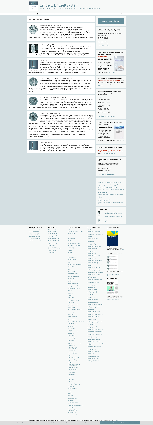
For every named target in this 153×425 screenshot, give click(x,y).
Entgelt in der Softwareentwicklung (95, 329)
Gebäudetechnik (71, 248)
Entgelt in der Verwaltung (93, 351)
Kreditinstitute (71, 302)
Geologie (70, 252)
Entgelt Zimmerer (91, 361)
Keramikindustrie (71, 297)
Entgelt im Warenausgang (93, 355)
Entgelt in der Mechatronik (93, 296)
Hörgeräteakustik (72, 280)
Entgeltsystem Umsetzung (35, 240)
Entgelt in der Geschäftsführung (94, 263)
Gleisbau (70, 262)
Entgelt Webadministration (93, 358)
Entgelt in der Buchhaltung (93, 250)
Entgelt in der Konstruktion (93, 281)
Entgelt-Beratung (52, 231)
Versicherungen (71, 407)
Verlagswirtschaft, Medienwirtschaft (76, 405)
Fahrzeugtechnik (71, 233)
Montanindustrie (71, 337)
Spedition (70, 377)
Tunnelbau (70, 397)
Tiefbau (69, 391)
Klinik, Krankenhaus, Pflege (74, 300)
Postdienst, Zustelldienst (73, 357)
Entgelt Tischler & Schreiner (93, 339)
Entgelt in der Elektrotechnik (93, 255)
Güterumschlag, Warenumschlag (75, 264)
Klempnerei (70, 298)
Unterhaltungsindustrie (73, 402)
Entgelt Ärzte (90, 236)
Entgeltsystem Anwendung (35, 238)
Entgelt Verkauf (90, 348)
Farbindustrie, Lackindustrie (74, 235)
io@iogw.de (117, 420)
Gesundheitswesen (72, 257)
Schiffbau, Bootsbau (72, 369)
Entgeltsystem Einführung (34, 234)
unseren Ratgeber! (111, 72)
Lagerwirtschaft (71, 307)
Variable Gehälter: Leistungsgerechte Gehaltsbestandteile (56, 78)
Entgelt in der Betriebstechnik (94, 246)
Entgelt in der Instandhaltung (94, 267)
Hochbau (70, 274)
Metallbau (70, 330)
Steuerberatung (71, 383)
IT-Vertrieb (70, 293)
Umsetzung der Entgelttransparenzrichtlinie (107, 187)
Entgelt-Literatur (52, 250)
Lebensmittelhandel (72, 311)
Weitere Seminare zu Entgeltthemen (107, 47)
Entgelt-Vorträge (52, 242)
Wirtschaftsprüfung (72, 414)
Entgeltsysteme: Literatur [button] (97, 13)
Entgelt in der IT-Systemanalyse (94, 279)
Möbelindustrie (71, 335)
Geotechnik (70, 254)
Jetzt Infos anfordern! (109, 153)
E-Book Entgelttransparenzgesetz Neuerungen (108, 184)
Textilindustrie (71, 390)
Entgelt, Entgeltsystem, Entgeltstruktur (113, 216)
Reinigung (70, 362)
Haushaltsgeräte (71, 271)
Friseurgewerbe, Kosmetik (74, 243)
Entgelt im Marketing (92, 291)
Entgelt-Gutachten (52, 233)
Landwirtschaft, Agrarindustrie (75, 309)
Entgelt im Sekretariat (92, 327)
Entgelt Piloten (90, 309)
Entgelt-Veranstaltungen (53, 240)
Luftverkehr (70, 318)
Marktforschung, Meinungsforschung (76, 321)
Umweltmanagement (72, 398)
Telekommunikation (72, 388)
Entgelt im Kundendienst (92, 285)
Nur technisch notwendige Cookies (119, 422)
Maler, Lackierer (71, 319)
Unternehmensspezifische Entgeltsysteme (55, 13)
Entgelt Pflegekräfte (92, 307)
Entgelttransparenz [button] (70, 13)
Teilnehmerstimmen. (102, 166)
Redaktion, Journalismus (73, 360)
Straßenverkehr (71, 386)
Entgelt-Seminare (52, 245)
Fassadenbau (71, 236)
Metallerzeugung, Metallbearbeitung (76, 331)
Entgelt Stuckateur (91, 333)
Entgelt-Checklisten (52, 236)
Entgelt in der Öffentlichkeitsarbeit (95, 304)
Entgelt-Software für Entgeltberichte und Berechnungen (110, 194)
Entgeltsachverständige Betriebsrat (56, 248)
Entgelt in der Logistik (92, 289)
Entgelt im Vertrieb (91, 349)
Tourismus (70, 393)
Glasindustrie (71, 261)
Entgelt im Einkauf (91, 253)
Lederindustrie (71, 314)
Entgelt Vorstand (91, 353)
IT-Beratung (70, 292)
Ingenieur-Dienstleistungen (74, 288)
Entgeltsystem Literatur (46, 142)
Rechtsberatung (71, 359)
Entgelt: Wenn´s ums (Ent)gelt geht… (50, 113)
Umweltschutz (71, 400)
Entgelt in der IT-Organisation (94, 274)
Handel (69, 268)
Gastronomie (71, 247)
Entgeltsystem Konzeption (35, 233)
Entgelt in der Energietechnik (94, 257)
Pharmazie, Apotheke (73, 353)
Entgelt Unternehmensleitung (94, 346)
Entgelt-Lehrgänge (52, 243)
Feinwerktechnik (71, 238)
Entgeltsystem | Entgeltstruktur (37, 13)
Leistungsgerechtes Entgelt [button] (83, 13)
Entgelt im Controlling (92, 251)
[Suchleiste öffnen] (121, 14)
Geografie (70, 250)
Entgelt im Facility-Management (94, 260)
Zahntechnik (70, 415)
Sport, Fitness (71, 379)
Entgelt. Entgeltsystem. (60, 5)
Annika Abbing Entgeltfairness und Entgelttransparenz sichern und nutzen (61, 45)
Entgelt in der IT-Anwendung (93, 269)
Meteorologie (71, 333)
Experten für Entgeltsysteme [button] (111, 13)
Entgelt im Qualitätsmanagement (94, 321)
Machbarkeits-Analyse (34, 231)
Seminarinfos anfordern (104, 45)
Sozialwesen (71, 376)
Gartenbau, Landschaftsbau (74, 245)
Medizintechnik (71, 328)
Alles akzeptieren (104, 422)
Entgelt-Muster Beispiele (53, 238)
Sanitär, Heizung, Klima (73, 367)
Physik (69, 355)
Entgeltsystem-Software (34, 236)
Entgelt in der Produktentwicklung (95, 314)
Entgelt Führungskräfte (92, 262)
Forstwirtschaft (71, 242)
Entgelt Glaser (90, 265)
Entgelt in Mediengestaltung (93, 297)
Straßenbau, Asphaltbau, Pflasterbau (76, 384)
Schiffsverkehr (71, 370)
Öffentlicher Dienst (72, 342)
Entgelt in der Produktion (93, 316)
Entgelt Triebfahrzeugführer (93, 341)
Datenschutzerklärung (134, 422)
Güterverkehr (71, 266)
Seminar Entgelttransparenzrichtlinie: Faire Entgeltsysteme (111, 189)
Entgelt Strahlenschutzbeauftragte (95, 331)
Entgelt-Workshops (52, 247)
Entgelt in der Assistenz (92, 238)
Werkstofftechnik (72, 412)
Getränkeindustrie (72, 259)
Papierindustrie (71, 345)
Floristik (69, 240)
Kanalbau (70, 295)
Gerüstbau (70, 255)
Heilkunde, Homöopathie (73, 273)
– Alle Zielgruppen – (91, 229)
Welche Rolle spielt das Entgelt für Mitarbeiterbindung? (110, 182)
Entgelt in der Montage (92, 302)
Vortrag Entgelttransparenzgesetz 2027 (51, 25)
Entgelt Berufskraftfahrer (93, 244)
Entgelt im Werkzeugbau (93, 360)
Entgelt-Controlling (52, 235)
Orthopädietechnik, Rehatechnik (75, 343)
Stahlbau (70, 381)
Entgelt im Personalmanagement (94, 306)
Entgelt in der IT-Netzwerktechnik (95, 272)
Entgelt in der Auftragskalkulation (95, 239)
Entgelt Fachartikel (45, 60)
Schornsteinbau (71, 372)
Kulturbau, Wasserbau (73, 304)
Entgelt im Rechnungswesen (93, 326)
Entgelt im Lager (91, 287)
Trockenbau (70, 395)
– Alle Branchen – (72, 229)
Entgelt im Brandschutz (92, 248)
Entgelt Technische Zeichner (93, 337)
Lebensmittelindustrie (73, 312)
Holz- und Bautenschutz (73, 276)
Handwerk (70, 269)
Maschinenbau (71, 323)
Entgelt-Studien (51, 252)
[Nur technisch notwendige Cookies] (151, 422)
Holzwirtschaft (71, 278)
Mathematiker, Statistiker (73, 325)
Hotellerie (70, 281)
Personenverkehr (71, 350)
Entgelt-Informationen (53, 229)
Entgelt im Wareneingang (93, 356)
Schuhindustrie (71, 374)
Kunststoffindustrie (72, 305)
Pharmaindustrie (71, 352)
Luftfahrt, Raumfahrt (72, 316)
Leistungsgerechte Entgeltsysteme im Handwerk (53, 97)
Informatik (70, 286)
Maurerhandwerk (71, 326)
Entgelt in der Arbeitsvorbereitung (95, 234)
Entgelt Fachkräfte (91, 258)
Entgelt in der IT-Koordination (94, 270)
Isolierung (70, 290)
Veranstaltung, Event (72, 403)
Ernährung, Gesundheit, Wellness (75, 231)
